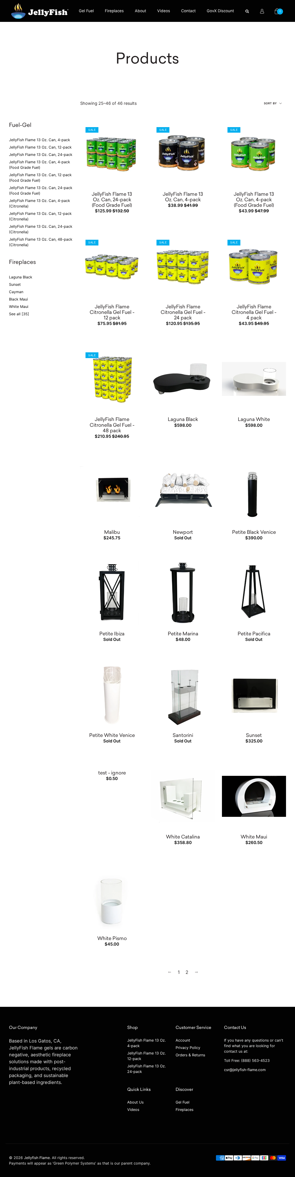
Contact (188, 11)
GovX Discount (220, 11)
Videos (163, 11)
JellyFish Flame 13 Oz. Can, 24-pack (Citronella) (40, 229)
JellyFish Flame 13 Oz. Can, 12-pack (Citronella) (40, 216)
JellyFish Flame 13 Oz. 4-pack (146, 1043)
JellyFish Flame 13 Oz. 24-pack (146, 1069)
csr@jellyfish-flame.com (245, 1069)
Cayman (16, 291)
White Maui (18, 306)
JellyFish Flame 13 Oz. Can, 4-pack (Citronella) (39, 203)
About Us (135, 1102)
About (140, 11)
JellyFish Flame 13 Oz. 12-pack (146, 1056)
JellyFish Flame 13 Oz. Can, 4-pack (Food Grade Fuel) (39, 165)
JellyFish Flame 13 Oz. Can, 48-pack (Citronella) (40, 242)
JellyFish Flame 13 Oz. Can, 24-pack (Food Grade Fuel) (40, 190)
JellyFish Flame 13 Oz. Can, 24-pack (40, 154)
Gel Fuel (86, 11)
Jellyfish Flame (37, 1157)
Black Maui (18, 299)
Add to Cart (124, 134)
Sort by (271, 103)
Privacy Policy (188, 1047)
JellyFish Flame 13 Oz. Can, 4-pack (39, 139)
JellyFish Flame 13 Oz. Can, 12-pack (40, 147)
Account (183, 1040)
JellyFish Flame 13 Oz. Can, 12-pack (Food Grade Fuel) (40, 177)
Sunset (15, 284)
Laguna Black (20, 277)
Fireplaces (114, 11)
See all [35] (19, 314)
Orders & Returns (190, 1055)
